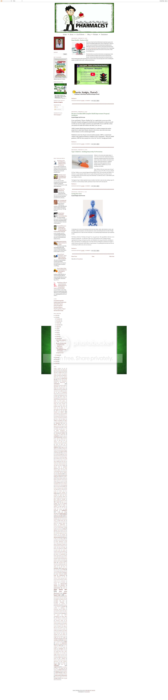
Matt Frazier (64, 545)
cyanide (55, 440)
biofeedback (59, 399)
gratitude (55, 503)
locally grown (56, 538)
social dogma (64, 630)
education (55, 464)
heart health (59, 516)
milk (66, 552)
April (57, 334)
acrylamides (60, 371)
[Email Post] (92, 100)
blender (55, 400)
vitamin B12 (63, 668)
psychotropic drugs (57, 609)
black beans (64, 399)
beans (56, 396)
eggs (60, 465)
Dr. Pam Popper (64, 457)
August (58, 326)
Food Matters (56, 483)
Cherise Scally (57, 419)
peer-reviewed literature (59, 579)
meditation (60, 548)
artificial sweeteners (57, 389)
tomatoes (59, 655)
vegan (55, 664)
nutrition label (64, 568)
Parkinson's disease (57, 578)
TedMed (55, 645)
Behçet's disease (62, 396)
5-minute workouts (57, 368)
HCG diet (63, 507)
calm (61, 410)
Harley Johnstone (57, 507)
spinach (64, 633)
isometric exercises (61, 526)
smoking (59, 630)
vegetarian (56, 667)
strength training (57, 638)
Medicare (55, 548)
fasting (55, 476)
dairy (60, 440)
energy (61, 468)
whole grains (64, 675)
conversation (56, 434)
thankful (55, 648)
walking (56, 671)
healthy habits (56, 514)
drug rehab (64, 461)
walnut (61, 671)
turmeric (55, 658)
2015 (56, 315)
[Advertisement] (87, 108)
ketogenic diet (59, 531)
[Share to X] (96, 100)
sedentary (65, 623)
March (57, 336)
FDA (62, 476)
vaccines (63, 662)
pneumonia (62, 596)
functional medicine (63, 493)
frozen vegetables (62, 492)
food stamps (57, 486)
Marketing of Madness (62, 544)
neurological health (62, 562)
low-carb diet (59, 540)
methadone (64, 551)
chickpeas (63, 419)
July (57, 328)
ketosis (64, 531)
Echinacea (60, 462)
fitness (65, 478)
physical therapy (63, 586)
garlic (61, 495)
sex (58, 624)
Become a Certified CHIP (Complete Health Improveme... (61, 345)
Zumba (59, 679)
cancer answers (56, 413)
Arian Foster (63, 386)
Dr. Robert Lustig (64, 458)
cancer (62, 412)
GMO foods (56, 502)
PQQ (66, 598)
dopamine (55, 451)
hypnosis (55, 523)
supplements (64, 643)
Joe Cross (55, 527)
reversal (65, 619)
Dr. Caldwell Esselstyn (63, 451)
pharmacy (63, 585)
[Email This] (93, 100)
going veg (63, 502)
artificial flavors (62, 388)
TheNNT (55, 654)
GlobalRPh (63, 499)
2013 (56, 357)
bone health (61, 402)
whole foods (57, 675)
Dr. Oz (59, 457)
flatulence (55, 479)
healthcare (64, 510)
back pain (60, 393)
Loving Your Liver (77, 193)
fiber (66, 476)
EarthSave (55, 462)
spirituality (55, 634)
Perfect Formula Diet (58, 305)
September (58, 324)
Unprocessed (56, 661)
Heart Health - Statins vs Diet (80, 40)
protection (58, 606)
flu (63, 479)
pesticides (55, 583)
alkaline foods (61, 372)
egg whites (56, 465)
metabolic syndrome (57, 551)
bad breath (65, 393)
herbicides (56, 519)
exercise (60, 473)
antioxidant (57, 383)
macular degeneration (59, 541)
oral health (59, 572)
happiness (55, 506)
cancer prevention (64, 413)
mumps (56, 558)
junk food (63, 530)
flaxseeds (59, 479)
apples (65, 385)
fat (59, 476)
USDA (59, 662)
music (60, 558)
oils (54, 571)
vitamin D (60, 669)
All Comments (58, 109)
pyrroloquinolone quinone (58, 610)
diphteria (55, 448)
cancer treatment (58, 414)
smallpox (55, 630)
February (58, 338)
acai (64, 368)
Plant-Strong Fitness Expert (59, 308)
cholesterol (58, 423)
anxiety (61, 385)
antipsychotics (56, 385)
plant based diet (60, 589)
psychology (63, 607)
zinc (55, 679)
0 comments (87, 250)
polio (66, 596)
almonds (59, 374)
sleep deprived (60, 627)
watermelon (65, 671)
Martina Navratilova (57, 545)
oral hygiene (64, 572)
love (54, 540)
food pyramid (64, 485)
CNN (66, 426)
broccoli (64, 406)
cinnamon (62, 426)
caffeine (61, 409)
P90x (64, 576)
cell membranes (60, 417)
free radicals (62, 489)
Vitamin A (57, 668)
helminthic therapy (63, 517)
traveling (55, 657)
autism (59, 392)
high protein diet (61, 520)
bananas (61, 395)
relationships (58, 617)
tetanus (64, 647)
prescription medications (59, 602)
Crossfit (63, 437)
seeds (56, 624)
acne (56, 371)
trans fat (64, 655)
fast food (64, 475)
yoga (66, 678)
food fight (65, 481)
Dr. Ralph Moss (57, 458)
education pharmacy (62, 464)
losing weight (62, 538)
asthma (64, 389)
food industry (57, 482)
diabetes (56, 447)
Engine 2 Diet (60, 469)
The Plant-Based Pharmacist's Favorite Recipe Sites (62, 215)
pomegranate (57, 598)
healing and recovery (58, 509)
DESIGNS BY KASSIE (90, 690)
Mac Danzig (65, 540)
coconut (64, 427)
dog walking (64, 450)
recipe (62, 613)
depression (56, 445)
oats (60, 569)
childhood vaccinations (58, 420)
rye (61, 623)
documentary (58, 450)
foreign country (61, 488)
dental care (63, 444)
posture (62, 598)
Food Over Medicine (63, 483)
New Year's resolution (58, 564)
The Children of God (62, 650)
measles (55, 547)
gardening (55, 495)
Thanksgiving (61, 648)
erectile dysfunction (57, 471)
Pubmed (64, 609)
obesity (63, 569)
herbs (60, 519)
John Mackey (61, 527)
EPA (65, 469)
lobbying (64, 537)
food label (64, 482)
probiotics (63, 603)
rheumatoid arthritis (59, 620)
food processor (57, 485)
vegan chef (63, 664)
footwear (55, 488)
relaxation (63, 617)
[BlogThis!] (95, 100)
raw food (59, 612)
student (64, 640)
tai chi (65, 644)
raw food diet (64, 612)
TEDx (60, 645)
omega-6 (62, 571)
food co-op (60, 481)
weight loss (65, 672)
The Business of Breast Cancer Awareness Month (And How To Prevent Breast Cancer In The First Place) (60, 285)
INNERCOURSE (62, 524)
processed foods (57, 605)
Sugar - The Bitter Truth (58, 641)
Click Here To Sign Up (58, 102)
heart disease (63, 514)
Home (93, 256)
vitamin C (55, 669)
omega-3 (58, 571)
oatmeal (56, 569)
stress (64, 638)
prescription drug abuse (59, 600)
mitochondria (62, 554)
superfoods (57, 643)
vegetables (56, 665)
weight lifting (58, 672)
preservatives (56, 603)
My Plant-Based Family (58, 310)
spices (59, 633)
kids (54, 533)
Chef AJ (65, 417)
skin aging (63, 626)
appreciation (56, 386)
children (65, 420)
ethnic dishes (59, 472)
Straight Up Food (57, 637)
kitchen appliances (60, 533)
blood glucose (62, 400)
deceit (57, 444)
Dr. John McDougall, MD (59, 300)
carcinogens (57, 416)
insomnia (55, 526)
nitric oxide (60, 565)
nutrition (56, 568)
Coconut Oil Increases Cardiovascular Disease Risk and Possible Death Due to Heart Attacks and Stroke (60, 229)
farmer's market (58, 475)
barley (66, 395)
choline (64, 423)
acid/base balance (57, 369)
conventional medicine (60, 433)
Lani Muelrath (62, 534)
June (57, 330)
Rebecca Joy (57, 613)
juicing (64, 528)
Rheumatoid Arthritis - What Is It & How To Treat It (62, 243)
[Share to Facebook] (97, 100)
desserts (61, 445)
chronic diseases (57, 424)
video (89, 54)
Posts (56, 107)
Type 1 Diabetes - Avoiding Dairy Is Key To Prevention (87, 151)
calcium (65, 409)
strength (64, 637)
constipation (56, 431)
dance (64, 440)
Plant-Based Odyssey (58, 307)
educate (64, 462)
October (58, 322)
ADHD (64, 371)
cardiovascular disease (92, 48)
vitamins (65, 669)
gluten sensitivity (56, 500)
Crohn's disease (57, 437)
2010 (56, 363)
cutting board (63, 438)
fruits (55, 493)
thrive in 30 (60, 654)
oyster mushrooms (57, 576)
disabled (60, 448)
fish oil (56, 478)
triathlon (64, 657)
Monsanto (60, 555)
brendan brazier (57, 406)
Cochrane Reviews (58, 427)
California (57, 410)
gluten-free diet (63, 500)
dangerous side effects (58, 441)
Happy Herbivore (62, 506)
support (56, 644)
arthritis (55, 388)
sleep (55, 627)
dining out (63, 447)
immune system (62, 523)
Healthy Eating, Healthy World (60, 302)
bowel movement (62, 403)
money (55, 555)
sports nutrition (62, 634)
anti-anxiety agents (60, 379)
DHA (65, 445)
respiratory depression (58, 619)
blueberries (55, 402)
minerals (57, 554)
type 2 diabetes (62, 658)
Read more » (74, 98)
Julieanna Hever (57, 530)
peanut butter (64, 578)
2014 (56, 317)
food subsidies (63, 486)
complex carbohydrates (60, 430)
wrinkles (62, 678)
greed (60, 503)
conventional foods (63, 431)
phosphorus (56, 586)
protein (63, 606)
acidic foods (65, 369)
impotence (55, 524)
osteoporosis (62, 575)
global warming (57, 499)
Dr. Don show (58, 452)
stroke (60, 640)
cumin (58, 438)
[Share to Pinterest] (98, 100)
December (58, 319)
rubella (59, 623)
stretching (55, 640)
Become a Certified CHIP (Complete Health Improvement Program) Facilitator (90, 114)
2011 (56, 361)
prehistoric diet (63, 599)
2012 (56, 359)
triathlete (59, 657)
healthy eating (63, 513)
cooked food (62, 434)
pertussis (63, 582)
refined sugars (64, 616)
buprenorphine (56, 409)
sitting (59, 626)
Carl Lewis (62, 416)
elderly (64, 465)
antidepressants (62, 382)
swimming (60, 644)
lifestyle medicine (57, 537)
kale (54, 531)
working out (56, 678)
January (58, 355)
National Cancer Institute (58, 561)
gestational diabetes (62, 496)
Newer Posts (74, 256)
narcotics (63, 559)
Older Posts (111, 256)
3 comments (87, 100)
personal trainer (57, 582)
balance (56, 395)
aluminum (59, 375)
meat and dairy (62, 547)
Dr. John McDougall (58, 454)
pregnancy (57, 599)
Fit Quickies (60, 478)
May (57, 332)
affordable (55, 372)
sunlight (65, 641)
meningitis (65, 548)
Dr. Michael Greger (60, 455)
